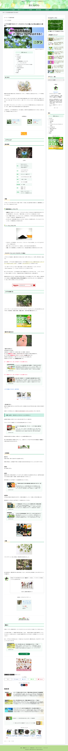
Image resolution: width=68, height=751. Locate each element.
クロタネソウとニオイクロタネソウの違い (25, 64)
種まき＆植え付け (20, 67)
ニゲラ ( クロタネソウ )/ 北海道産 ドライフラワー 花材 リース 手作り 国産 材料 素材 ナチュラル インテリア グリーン (27, 602)
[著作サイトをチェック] (22, 685)
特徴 (18, 59)
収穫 (51, 131)
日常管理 (19, 69)
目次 (22, 52)
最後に (17, 72)
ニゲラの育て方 (19, 66)
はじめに (18, 54)
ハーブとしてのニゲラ (22, 62)
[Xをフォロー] (24, 685)
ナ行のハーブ (12, 674)
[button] (43, 20)
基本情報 (51, 121)
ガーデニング (18, 674)
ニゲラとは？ (18, 56)
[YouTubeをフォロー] (26, 685)
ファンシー (55, 92)
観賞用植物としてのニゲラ (23, 61)
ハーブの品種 (7, 674)
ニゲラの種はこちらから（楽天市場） (11, 389)
